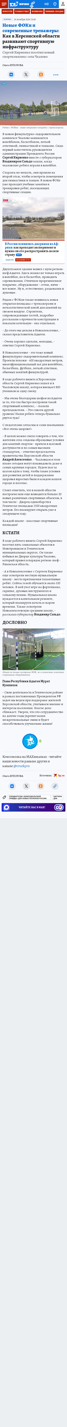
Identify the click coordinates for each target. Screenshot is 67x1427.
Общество (10, 260)
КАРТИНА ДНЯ (58, 797)
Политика (7, 19)
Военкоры (37, 11)
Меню (4, 4)
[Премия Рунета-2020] (32, 4)
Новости (7, 11)
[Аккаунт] (63, 4)
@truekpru (21, 765)
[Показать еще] (56, 74)
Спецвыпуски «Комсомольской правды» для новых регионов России (28, 797)
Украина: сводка (54, 11)
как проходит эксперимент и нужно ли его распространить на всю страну (32, 249)
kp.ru (61, 775)
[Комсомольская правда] (19, 4)
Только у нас (22, 11)
